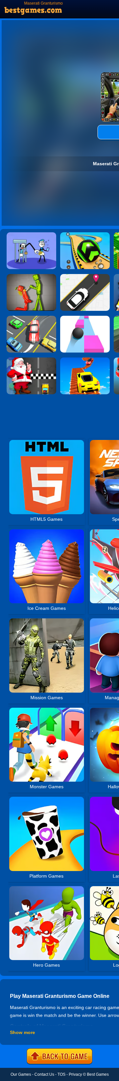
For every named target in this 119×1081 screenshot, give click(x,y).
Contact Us (44, 1074)
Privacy (75, 1074)
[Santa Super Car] (31, 359)
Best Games (98, 1074)
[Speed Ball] (85, 318)
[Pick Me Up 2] (85, 276)
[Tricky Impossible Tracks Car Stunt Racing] (85, 359)
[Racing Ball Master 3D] (85, 234)
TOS (61, 1074)
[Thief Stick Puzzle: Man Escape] (31, 234)
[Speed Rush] (31, 318)
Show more (22, 1032)
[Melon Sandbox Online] (31, 276)
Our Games (21, 1074)
